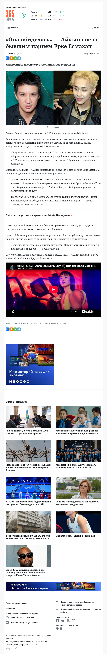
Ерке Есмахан (44, 323)
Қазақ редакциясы (15, 7)
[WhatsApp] (15, 58)
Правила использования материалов (23, 613)
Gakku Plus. (17, 163)
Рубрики (14, 27)
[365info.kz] (14, 15)
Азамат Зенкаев (13, 323)
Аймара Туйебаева (90, 53)
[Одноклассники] (11, 58)
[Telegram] (19, 58)
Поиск (96, 28)
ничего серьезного (58, 323)
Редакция (10, 608)
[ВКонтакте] (7, 58)
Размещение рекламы (16, 603)
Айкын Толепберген (29, 323)
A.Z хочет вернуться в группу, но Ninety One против (38, 215)
